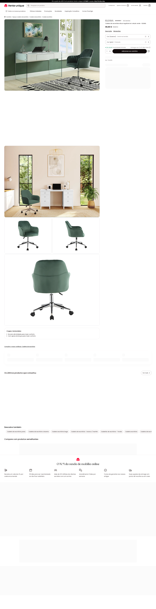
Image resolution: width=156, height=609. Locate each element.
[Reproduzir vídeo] (7, 142)
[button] (52, 118)
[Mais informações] (149, 47)
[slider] (54, 142)
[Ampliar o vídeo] (97, 142)
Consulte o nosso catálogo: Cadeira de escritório (19, 346)
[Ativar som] (11, 142)
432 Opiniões (126, 20)
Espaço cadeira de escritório (20, 17)
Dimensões (117, 31)
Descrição (108, 31)
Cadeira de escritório (35, 17)
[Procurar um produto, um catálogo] (28, 5)
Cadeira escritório (47, 17)
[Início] (4, 17)
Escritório (8, 17)
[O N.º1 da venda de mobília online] (14, 5)
